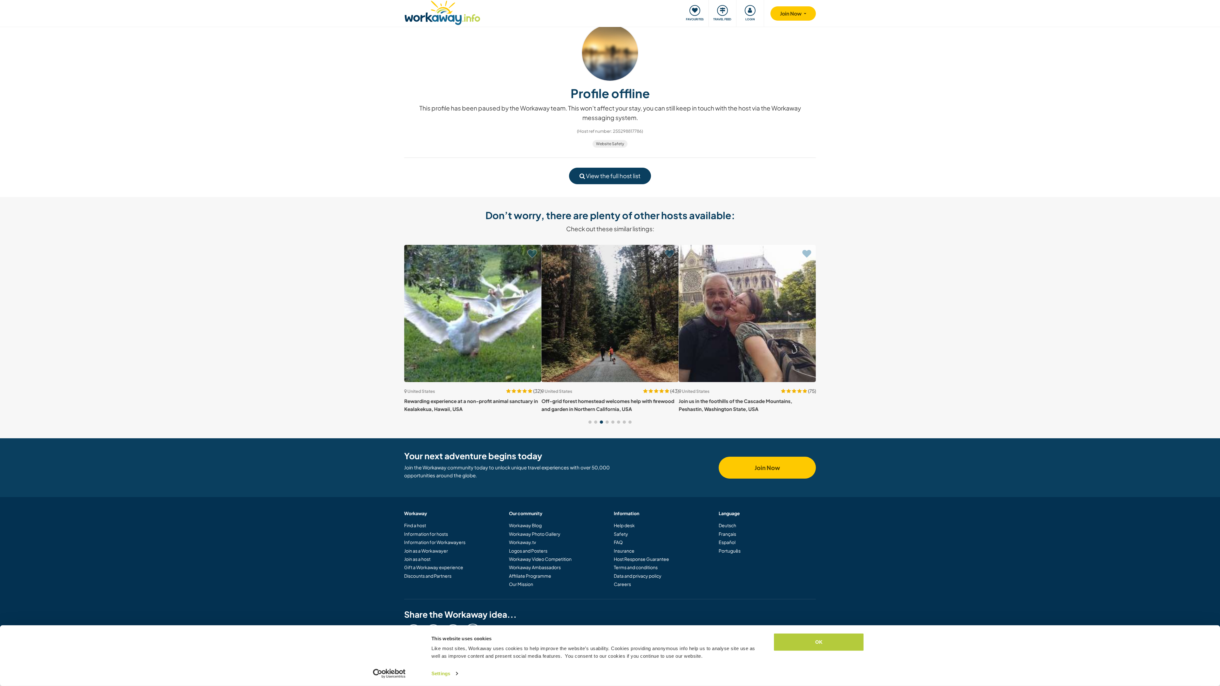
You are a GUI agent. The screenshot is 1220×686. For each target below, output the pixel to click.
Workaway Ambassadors (535, 567)
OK (819, 642)
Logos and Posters (528, 551)
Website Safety (610, 143)
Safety (621, 534)
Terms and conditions (636, 567)
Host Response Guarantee (641, 559)
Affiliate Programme (530, 576)
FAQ (618, 542)
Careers (622, 584)
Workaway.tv (522, 542)
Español (727, 542)
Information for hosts (426, 534)
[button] (590, 422)
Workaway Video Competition (540, 559)
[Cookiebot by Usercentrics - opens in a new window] (389, 673)
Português (730, 551)
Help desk (624, 525)
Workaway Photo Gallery (534, 534)
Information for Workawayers (434, 542)
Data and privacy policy (637, 576)
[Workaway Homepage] (442, 12)
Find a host (415, 525)
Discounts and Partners (427, 576)
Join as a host (417, 559)
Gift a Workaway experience (433, 567)
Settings (440, 673)
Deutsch (727, 525)
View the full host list (612, 175)
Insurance (624, 551)
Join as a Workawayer (426, 551)
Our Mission (521, 584)
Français (727, 534)
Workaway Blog (525, 525)
